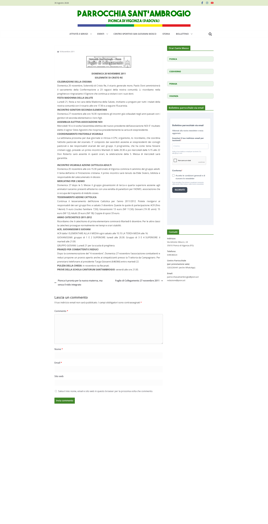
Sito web (59, 376)
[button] (90, 33)
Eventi (100, 33)
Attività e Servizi (79, 33)
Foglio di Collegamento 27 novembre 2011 (137, 280)
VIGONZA (173, 96)
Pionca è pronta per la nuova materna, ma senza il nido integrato (80, 282)
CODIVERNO (175, 71)
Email (58, 362)
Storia (166, 33)
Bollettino (182, 33)
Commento (61, 311)
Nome (58, 349)
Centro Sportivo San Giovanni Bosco (134, 33)
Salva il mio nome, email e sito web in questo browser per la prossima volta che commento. (105, 391)
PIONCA (173, 59)
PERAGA (173, 83)
